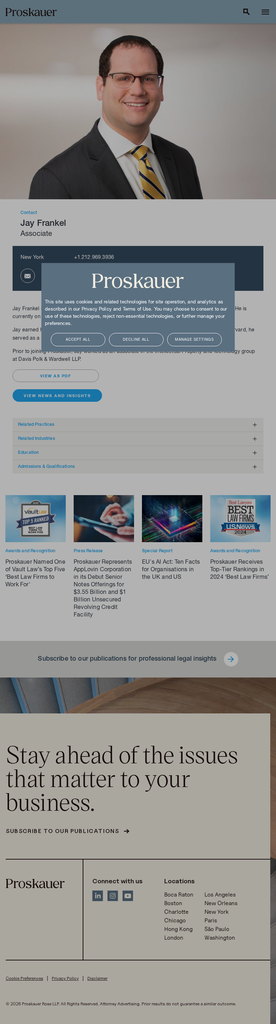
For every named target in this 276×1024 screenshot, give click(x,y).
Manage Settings (194, 339)
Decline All (136, 339)
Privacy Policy (97, 309)
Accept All (78, 339)
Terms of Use (137, 309)
